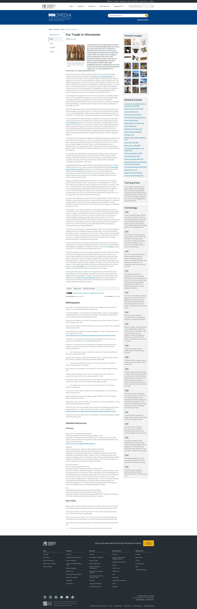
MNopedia (56, 29)
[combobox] (128, 15)
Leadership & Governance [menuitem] (119, 562)
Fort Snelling (110, 246)
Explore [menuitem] (68, 551)
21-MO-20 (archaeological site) (133, 175)
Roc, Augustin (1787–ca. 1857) (133, 153)
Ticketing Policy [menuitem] (127, 605)
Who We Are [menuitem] (116, 551)
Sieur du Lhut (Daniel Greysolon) (103, 76)
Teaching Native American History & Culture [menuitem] (96, 576)
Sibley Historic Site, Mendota (133, 173)
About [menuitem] (51, 43)
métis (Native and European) (86, 277)
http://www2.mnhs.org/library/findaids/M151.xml (80, 443)
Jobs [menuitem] (113, 574)
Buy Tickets (135, 1)
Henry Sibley (80, 266)
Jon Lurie (73, 39)
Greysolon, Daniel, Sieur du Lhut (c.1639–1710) (134, 149)
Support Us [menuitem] (139, 551)
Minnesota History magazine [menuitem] (74, 574)
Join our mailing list (148, 543)
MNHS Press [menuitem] (69, 571)
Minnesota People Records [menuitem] (73, 557)
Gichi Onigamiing (71, 122)
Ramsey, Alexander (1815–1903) (133, 159)
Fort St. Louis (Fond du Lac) (132, 114)
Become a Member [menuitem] (48, 560)
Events (129, 1)
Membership (123, 1)
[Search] (152, 6)
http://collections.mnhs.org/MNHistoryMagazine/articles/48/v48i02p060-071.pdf (91, 411)
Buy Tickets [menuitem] (46, 557)
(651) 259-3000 (140, 599)
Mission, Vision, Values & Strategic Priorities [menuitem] (118, 558)
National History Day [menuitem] (94, 563)
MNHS (50, 29)
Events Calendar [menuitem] (47, 566)
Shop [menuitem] (136, 566)
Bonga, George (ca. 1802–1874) (133, 109)
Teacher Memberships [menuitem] (95, 583)
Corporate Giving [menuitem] (139, 563)
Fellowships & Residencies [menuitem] (119, 580)
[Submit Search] (146, 15)
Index (62, 29)
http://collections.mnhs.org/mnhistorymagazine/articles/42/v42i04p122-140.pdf (90, 335)
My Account (145, 1)
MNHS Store (110, 1)
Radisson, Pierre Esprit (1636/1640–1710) (135, 139)
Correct (79, 288)
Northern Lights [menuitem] (93, 560)
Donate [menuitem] (137, 560)
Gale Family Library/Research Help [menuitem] (74, 564)
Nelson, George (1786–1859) (132, 132)
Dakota (104, 50)
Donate (116, 1)
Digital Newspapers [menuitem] (71, 568)
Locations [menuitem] (45, 554)
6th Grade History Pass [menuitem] (95, 586)
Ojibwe (114, 50)
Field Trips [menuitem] (92, 580)
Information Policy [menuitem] (118, 605)
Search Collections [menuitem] (71, 560)
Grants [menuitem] (114, 583)
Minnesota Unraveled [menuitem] (72, 577)
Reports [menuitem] (114, 565)
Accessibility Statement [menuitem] (149, 605)
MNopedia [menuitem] (69, 580)
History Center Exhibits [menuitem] (49, 563)
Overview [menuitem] (68, 554)
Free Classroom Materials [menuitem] (96, 557)
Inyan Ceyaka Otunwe (131, 120)
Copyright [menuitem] (52, 47)
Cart (153, 1)
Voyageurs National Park (132, 156)
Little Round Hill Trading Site (133, 129)
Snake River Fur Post (130, 170)
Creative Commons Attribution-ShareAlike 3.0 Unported (88, 293)
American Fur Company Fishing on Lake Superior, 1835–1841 (135, 105)
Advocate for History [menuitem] (141, 569)
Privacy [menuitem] (110, 605)
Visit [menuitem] (44, 551)
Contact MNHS (150, 599)
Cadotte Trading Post (131, 112)
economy (95, 68)
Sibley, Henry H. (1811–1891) (132, 145)
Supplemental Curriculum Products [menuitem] (96, 572)
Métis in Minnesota (130, 126)
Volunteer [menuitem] (115, 586)
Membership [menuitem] (138, 557)
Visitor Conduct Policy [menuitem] (137, 605)
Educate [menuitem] (92, 551)
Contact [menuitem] (52, 51)
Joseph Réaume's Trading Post (134, 123)
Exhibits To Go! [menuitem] (116, 568)
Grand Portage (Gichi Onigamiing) (134, 117)
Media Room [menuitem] (115, 571)
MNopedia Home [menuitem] (54, 34)
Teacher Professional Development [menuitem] (94, 567)
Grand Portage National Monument (135, 167)
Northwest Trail (129, 135)
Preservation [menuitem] (69, 583)
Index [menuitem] (51, 39)
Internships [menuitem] (115, 577)
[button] (72, 6)
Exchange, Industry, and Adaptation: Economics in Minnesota (135, 163)
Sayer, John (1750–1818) (131, 142)
